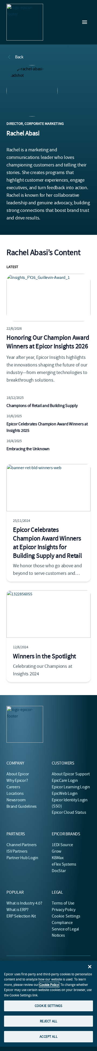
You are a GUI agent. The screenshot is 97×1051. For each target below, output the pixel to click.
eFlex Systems (64, 864)
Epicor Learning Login (71, 787)
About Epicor (17, 774)
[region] (48, 1004)
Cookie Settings (66, 916)
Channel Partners (21, 845)
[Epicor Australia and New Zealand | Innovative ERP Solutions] (24, 22)
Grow (56, 851)
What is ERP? (17, 909)
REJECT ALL (48, 1021)
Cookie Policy (49, 984)
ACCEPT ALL (48, 1036)
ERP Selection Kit (21, 916)
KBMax (58, 857)
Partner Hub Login (22, 857)
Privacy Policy (63, 909)
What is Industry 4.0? (24, 903)
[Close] (90, 967)
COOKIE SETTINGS (48, 1005)
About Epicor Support (71, 774)
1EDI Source (62, 845)
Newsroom (16, 800)
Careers (13, 787)
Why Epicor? (17, 780)
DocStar (59, 870)
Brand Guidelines (21, 806)
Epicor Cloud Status (69, 812)
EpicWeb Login (65, 793)
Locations (15, 793)
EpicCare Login (65, 780)
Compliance (62, 922)
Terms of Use (63, 903)
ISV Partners (16, 851)
